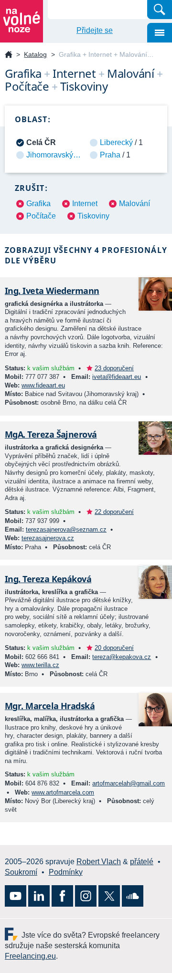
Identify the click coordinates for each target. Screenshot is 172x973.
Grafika (38, 203)
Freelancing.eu (13, 934)
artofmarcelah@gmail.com (128, 783)
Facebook (62, 896)
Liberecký (116, 142)
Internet (84, 203)
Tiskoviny (93, 216)
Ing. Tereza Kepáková (48, 579)
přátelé (141, 862)
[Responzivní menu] (159, 32)
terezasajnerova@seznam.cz (66, 529)
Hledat (159, 9)
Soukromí (21, 872)
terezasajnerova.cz (48, 538)
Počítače (41, 216)
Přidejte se (94, 30)
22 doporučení (114, 511)
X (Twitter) (109, 896)
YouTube (15, 896)
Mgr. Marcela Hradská (50, 705)
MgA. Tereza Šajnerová (51, 434)
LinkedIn (39, 896)
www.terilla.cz (40, 665)
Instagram (86, 896)
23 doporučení (114, 368)
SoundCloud (132, 896)
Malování (134, 203)
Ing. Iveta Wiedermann (52, 290)
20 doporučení (114, 647)
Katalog (35, 54)
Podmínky (66, 872)
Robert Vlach (98, 862)
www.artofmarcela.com (63, 792)
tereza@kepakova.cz (121, 656)
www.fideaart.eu (43, 385)
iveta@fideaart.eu (116, 376)
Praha (110, 155)
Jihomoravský (49, 155)
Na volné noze (8, 55)
